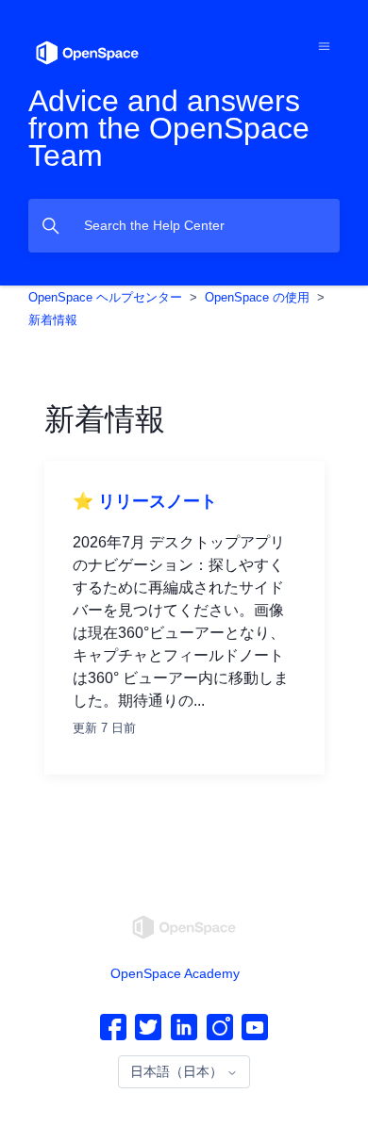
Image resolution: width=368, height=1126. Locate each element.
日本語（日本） (178, 1071)
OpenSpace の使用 (257, 297)
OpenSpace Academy (175, 973)
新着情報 (52, 320)
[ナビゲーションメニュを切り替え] (324, 45)
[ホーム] (87, 51)
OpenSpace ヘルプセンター (105, 297)
